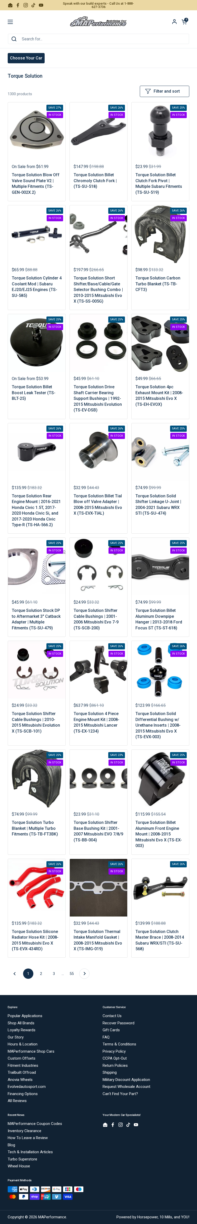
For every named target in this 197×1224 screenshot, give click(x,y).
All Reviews (17, 1100)
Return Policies (115, 1065)
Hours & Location (22, 1044)
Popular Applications (25, 1016)
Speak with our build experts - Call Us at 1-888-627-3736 (98, 5)
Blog (11, 1145)
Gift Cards (111, 1030)
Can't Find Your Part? (120, 1093)
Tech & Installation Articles (30, 1152)
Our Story (16, 1037)
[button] (184, 22)
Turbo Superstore (22, 1159)
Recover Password (118, 1023)
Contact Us (112, 1016)
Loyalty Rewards (21, 1030)
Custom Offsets (21, 1058)
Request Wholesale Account (126, 1086)
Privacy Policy (114, 1051)
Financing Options (23, 1093)
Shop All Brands (21, 1023)
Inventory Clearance (24, 1131)
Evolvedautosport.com (27, 1086)
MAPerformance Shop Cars (31, 1051)
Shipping (110, 1072)
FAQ (106, 1037)
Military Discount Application (126, 1079)
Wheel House (19, 1166)
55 (73, 973)
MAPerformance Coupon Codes (35, 1123)
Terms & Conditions (119, 1044)
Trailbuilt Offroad (22, 1072)
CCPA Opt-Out (115, 1058)
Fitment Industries (23, 1065)
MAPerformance (52, 1217)
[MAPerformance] (98, 22)
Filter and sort (167, 91)
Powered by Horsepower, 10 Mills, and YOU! (152, 1217)
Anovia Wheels (20, 1079)
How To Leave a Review (28, 1137)
